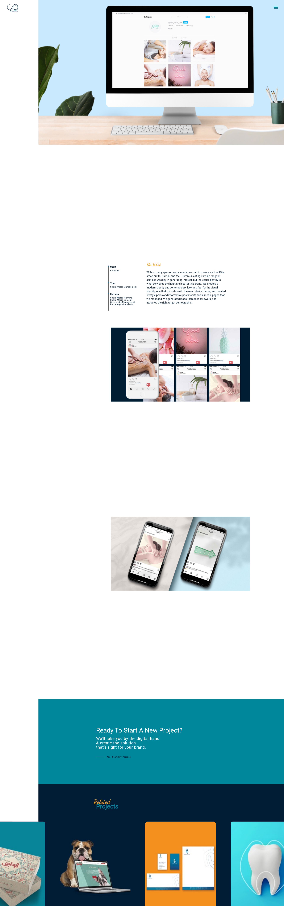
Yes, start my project (118, 762)
